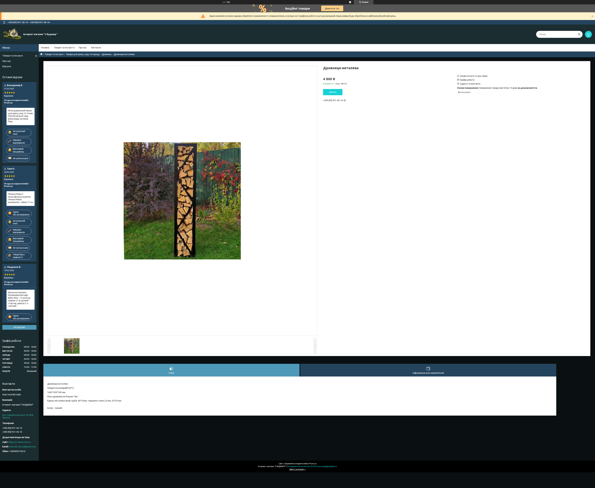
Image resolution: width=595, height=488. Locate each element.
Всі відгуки (19, 327)
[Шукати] (579, 34)
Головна (45, 47)
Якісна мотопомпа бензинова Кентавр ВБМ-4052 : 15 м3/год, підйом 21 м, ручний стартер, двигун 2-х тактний (19, 299)
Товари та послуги (63, 47)
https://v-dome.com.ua (20, 442)
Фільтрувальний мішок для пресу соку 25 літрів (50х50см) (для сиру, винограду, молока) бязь (20, 116)
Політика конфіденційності (324, 466)
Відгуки (6, 66)
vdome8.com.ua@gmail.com (22, 446)
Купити (332, 92)
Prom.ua (312, 464)
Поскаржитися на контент (299, 466)
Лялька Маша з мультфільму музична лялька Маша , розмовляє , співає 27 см (20, 198)
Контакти (96, 47)
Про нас (83, 47)
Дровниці (106, 54)
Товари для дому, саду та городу (83, 54)
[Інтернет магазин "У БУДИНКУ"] (12, 34)
